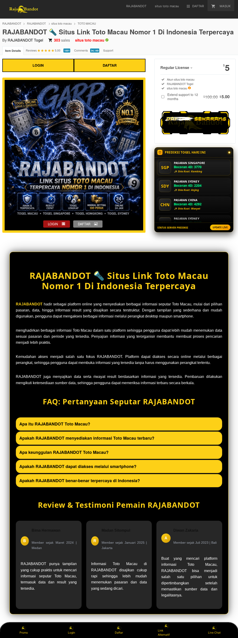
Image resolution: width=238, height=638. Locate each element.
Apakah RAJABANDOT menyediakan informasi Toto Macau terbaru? (86, 438)
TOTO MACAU (87, 23)
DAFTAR (110, 65)
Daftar (119, 632)
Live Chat (214, 632)
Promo (24, 632)
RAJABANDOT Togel (25, 40)
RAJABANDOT (11, 23)
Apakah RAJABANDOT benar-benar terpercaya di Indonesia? (79, 481)
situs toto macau (61, 23)
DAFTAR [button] (84, 224)
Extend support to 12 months (198, 96)
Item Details (13, 51)
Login (71, 632)
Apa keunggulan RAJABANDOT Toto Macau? (64, 452)
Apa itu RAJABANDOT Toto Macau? (54, 424)
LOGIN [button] (53, 224)
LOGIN (38, 65)
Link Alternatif (164, 632)
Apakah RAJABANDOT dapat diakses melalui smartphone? (77, 466)
